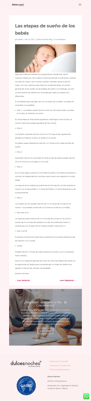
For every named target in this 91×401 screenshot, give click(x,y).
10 (54, 340)
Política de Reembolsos (59, 369)
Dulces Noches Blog (44, 39)
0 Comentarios (60, 39)
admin (20, 39)
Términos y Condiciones (60, 365)
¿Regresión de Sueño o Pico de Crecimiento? (45, 303)
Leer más (45, 331)
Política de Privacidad (58, 361)
